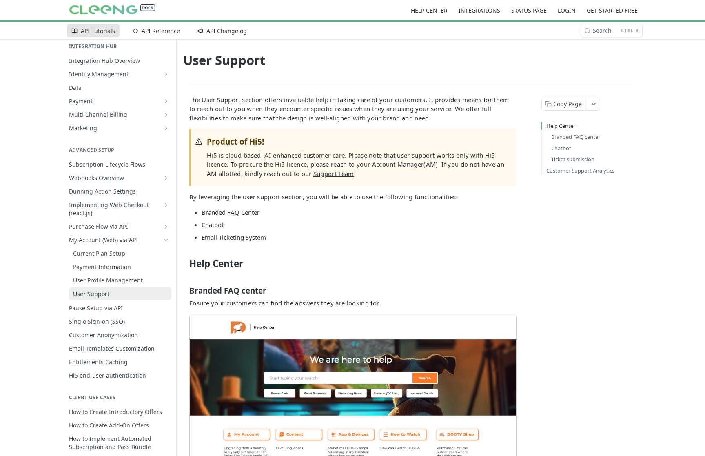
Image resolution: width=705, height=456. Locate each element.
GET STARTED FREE (612, 10)
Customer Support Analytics (580, 170)
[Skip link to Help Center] (183, 263)
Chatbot (561, 148)
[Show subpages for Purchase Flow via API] (166, 226)
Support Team (333, 173)
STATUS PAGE (529, 10)
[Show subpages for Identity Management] (166, 74)
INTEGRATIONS (479, 10)
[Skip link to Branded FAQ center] (183, 290)
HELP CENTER (429, 10)
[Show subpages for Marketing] (166, 128)
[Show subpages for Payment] (166, 101)
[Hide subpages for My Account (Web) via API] (166, 240)
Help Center (560, 125)
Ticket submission (572, 159)
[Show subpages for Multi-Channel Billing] (166, 114)
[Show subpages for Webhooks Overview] (166, 178)
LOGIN (567, 10)
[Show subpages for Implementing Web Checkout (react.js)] (166, 205)
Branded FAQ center (575, 136)
